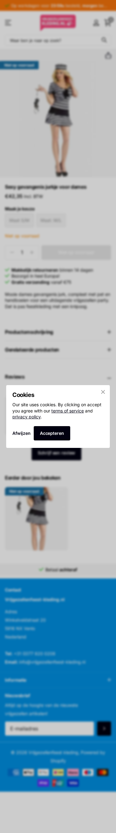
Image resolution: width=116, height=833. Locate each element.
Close (103, 392)
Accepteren (52, 433)
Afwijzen (21, 433)
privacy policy (26, 416)
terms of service (67, 410)
